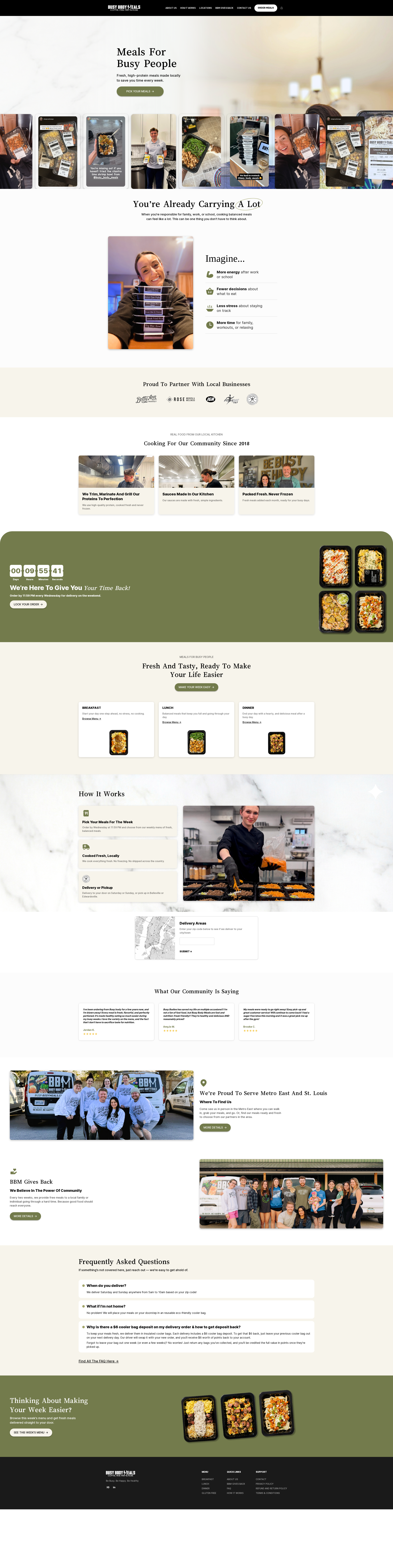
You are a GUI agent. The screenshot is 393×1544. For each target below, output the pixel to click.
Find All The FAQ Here (97, 1361)
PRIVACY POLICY (265, 1484)
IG (108, 1487)
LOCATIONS (205, 8)
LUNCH (205, 1484)
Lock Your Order (26, 604)
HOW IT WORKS (188, 8)
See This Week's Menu (29, 1432)
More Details (213, 1127)
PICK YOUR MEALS (138, 91)
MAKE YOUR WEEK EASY (194, 687)
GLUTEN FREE (209, 1493)
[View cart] (281, 8)
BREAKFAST (208, 1479)
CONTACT (261, 1479)
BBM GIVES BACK (224, 8)
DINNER (206, 1488)
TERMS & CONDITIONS (268, 1493)
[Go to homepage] (124, 7)
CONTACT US (244, 8)
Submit (185, 951)
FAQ (229, 1488)
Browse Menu (90, 718)
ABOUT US (171, 8)
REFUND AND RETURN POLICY (271, 1488)
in (114, 1487)
